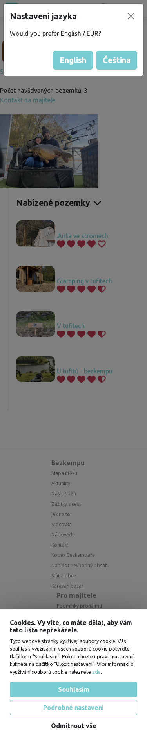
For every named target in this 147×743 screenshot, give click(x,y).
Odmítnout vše (73, 725)
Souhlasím (73, 689)
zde (96, 672)
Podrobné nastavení (73, 707)
